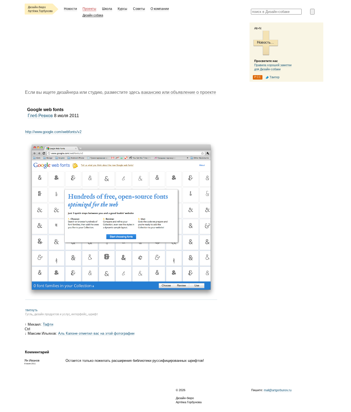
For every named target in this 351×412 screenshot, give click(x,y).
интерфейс (79, 314)
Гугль (29, 314)
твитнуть (31, 310)
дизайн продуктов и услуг (52, 314)
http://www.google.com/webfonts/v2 (53, 132)
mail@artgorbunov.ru (277, 390)
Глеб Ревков (40, 115)
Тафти (48, 324)
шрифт (93, 314)
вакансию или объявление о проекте (178, 92)
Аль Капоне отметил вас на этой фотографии (96, 333)
